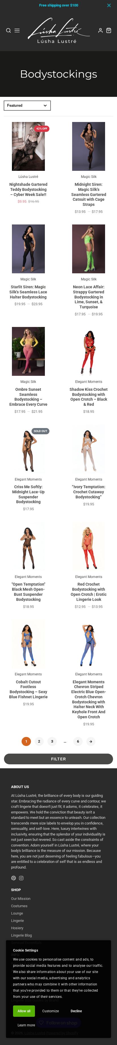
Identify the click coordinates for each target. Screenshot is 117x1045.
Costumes (19, 906)
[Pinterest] (13, 878)
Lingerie (17, 921)
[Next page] (91, 741)
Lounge (17, 913)
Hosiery (17, 928)
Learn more (26, 1025)
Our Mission (20, 898)
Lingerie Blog (21, 935)
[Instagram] (21, 878)
